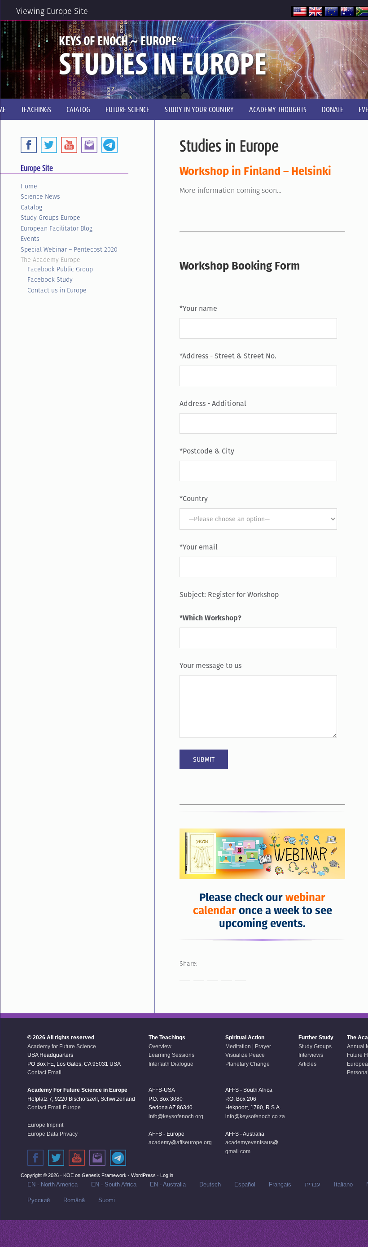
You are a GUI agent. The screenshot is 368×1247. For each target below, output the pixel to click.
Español (244, 1184)
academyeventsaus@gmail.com (251, 1147)
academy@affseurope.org (180, 1142)
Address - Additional (213, 403)
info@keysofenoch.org (176, 1116)
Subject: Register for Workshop (229, 594)
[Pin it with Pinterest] (226, 975)
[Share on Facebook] (185, 975)
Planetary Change (247, 1064)
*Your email (199, 547)
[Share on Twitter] (198, 975)
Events (30, 238)
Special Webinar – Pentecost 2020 (69, 249)
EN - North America (52, 1184)
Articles (307, 1064)
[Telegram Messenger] (109, 145)
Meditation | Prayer (248, 1046)
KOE (68, 1175)
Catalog (31, 207)
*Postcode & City (207, 451)
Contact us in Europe (57, 290)
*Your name (198, 308)
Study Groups (315, 1046)
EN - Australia (168, 1184)
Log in (166, 1175)
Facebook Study (50, 279)
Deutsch (210, 1184)
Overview (160, 1046)
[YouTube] (69, 145)
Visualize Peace (245, 1055)
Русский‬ (38, 1200)
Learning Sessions (171, 1055)
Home (29, 186)
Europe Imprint (45, 1125)
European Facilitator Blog (56, 228)
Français (280, 1184)
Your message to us (210, 665)
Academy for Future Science (61, 1046)
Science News (40, 196)
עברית (312, 1184)
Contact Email (44, 1072)
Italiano (343, 1184)
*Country (194, 498)
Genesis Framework (104, 1175)
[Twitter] (49, 145)
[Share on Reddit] (212, 975)
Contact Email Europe (54, 1107)
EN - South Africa (113, 1184)
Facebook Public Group (60, 269)
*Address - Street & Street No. (228, 356)
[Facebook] (29, 145)
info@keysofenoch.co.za (255, 1116)
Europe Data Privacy (52, 1134)
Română (74, 1200)
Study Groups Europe (50, 217)
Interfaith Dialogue (171, 1064)
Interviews (310, 1055)
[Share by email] (240, 975)
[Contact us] (89, 145)
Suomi (106, 1200)
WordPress (143, 1175)
